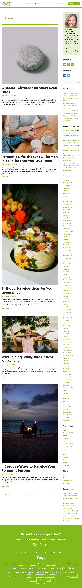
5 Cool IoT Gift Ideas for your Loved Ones (29, 90)
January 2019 (67, 377)
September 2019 (68, 355)
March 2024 (66, 218)
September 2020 (68, 323)
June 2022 (66, 269)
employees (23, 568)
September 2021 (68, 293)
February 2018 (67, 407)
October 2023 (67, 228)
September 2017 (68, 420)
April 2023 (66, 245)
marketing (71, 572)
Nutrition (38, 3)
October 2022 (67, 258)
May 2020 (66, 334)
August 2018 (66, 390)
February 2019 (67, 374)
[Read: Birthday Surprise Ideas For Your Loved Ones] (30, 234)
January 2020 (67, 344)
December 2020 (67, 315)
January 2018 (67, 409)
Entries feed (66, 478)
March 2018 (66, 404)
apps (21, 564)
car (48, 564)
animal (15, 564)
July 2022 (65, 266)
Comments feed (67, 480)
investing (45, 572)
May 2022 (66, 272)
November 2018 (67, 382)
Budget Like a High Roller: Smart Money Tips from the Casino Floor (71, 118)
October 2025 (67, 185)
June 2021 (66, 299)
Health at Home (47, 3)
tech (52, 576)
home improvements (27, 572)
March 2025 (66, 196)
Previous (7, 494)
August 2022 (66, 264)
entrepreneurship (34, 568)
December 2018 (67, 379)
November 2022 (67, 255)
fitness (59, 568)
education (15, 568)
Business (65, 435)
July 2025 (65, 191)
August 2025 (66, 188)
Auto (64, 430)
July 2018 (65, 393)
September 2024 (68, 207)
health (71, 568)
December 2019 (67, 347)
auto (26, 564)
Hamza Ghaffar (67, 140)
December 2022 (67, 253)
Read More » (5, 108)
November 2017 (67, 415)
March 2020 (66, 339)
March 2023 (66, 247)
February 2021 (67, 309)
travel (59, 576)
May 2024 (66, 212)
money (7, 576)
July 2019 (65, 361)
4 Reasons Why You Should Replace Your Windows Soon (71, 158)
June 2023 (66, 239)
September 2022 (68, 261)
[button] (74, 3)
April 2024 (66, 215)
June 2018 (66, 396)
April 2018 (66, 401)
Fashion (65, 441)
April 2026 (66, 180)
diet (76, 564)
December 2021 (67, 285)
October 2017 (67, 417)
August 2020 (66, 326)
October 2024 (67, 204)
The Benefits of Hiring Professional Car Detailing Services (70, 135)
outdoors (15, 576)
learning (58, 572)
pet (29, 576)
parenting (22, 576)
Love (3, 95)
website (33, 580)
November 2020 (67, 317)
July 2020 (65, 328)
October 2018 (67, 385)
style (47, 576)
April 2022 (66, 274)
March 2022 (66, 277)
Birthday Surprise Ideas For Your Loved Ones (28, 290)
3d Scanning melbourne (70, 130)
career (53, 564)
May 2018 (66, 398)
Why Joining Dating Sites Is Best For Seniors (27, 359)
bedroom (33, 564)
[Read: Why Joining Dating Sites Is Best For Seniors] (30, 334)
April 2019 (66, 369)
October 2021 (67, 290)
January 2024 (67, 223)
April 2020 (66, 336)
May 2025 (66, 193)
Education (66, 438)
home (17, 572)
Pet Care (30, 3)
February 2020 (67, 342)
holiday (10, 572)
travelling (66, 576)
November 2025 (67, 183)
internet (38, 572)
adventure (7, 564)
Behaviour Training (60, 3)
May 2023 (66, 242)
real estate (40, 576)
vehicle (26, 580)
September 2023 (68, 231)
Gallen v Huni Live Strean (70, 145)
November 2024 (67, 201)
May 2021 (66, 301)
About (17, 553)
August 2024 (66, 210)
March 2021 (66, 307)
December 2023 (67, 226)
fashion (44, 568)
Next (54, 494)
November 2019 (67, 350)
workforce (54, 580)
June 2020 (66, 331)
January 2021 (67, 312)
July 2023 (65, 236)
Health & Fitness (68, 443)
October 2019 (67, 353)
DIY (9, 568)
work (48, 580)
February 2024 (67, 220)
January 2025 (67, 199)
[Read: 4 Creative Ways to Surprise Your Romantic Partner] (30, 423)
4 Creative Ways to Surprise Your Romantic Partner (28, 468)
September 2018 (68, 388)
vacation (73, 576)
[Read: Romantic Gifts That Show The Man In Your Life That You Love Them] (30, 134)
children (60, 564)
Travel (65, 462)
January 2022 (67, 282)
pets (34, 576)
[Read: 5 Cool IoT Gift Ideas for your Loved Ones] (30, 55)
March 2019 (66, 371)
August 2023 (66, 234)
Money (7, 95)
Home (65, 449)
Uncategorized (67, 465)
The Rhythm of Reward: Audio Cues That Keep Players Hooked (70, 105)
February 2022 (67, 280)
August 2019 (66, 358)
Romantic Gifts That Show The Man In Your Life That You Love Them (30, 159)
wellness (41, 580)
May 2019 (66, 366)
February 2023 (67, 250)
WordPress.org (67, 483)
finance (51, 568)
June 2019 (66, 363)
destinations (68, 564)
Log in (65, 475)
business (41, 564)
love (65, 572)
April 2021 (66, 304)
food (65, 568)
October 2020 (67, 320)
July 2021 (65, 296)
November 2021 (67, 288)
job (52, 572)
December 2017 (67, 412)
